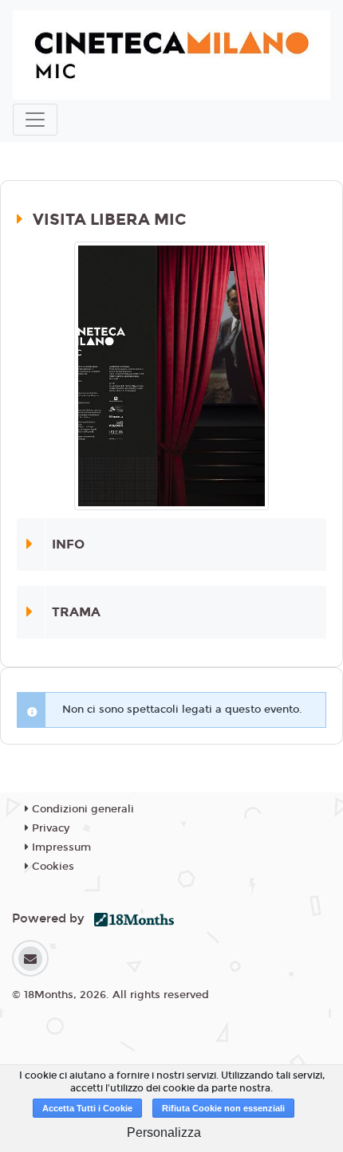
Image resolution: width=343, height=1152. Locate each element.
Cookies (51, 866)
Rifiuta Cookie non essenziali (223, 1108)
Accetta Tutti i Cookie (87, 1108)
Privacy (49, 828)
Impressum (60, 847)
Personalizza (164, 1132)
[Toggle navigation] (35, 120)
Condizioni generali (81, 809)
